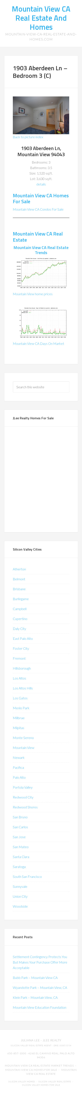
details (41, 184)
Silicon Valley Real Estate (54, 1081)
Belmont (19, 579)
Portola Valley (23, 787)
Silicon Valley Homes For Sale (41, 1085)
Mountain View (23, 748)
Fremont (19, 658)
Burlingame (21, 599)
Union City (20, 896)
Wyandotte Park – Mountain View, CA (40, 987)
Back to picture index (28, 137)
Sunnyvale (20, 886)
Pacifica (18, 767)
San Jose (19, 837)
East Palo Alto (23, 638)
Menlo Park (21, 708)
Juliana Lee (30, 1040)
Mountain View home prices (33, 294)
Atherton (19, 569)
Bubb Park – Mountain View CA (35, 978)
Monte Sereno (23, 738)
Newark (19, 757)
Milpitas (18, 728)
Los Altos (19, 678)
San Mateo (21, 847)
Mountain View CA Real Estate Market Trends (39, 1065)
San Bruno (20, 817)
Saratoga (19, 867)
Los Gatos (20, 698)
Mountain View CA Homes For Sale (41, 198)
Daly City (19, 629)
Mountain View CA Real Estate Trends (41, 250)
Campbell (19, 609)
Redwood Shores (25, 807)
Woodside (20, 906)
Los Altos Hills (23, 688)
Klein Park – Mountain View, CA (35, 997)
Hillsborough (22, 668)
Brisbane (19, 589)
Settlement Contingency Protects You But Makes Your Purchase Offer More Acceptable (40, 962)
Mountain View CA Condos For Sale (38, 209)
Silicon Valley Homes (21, 1081)
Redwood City (23, 797)
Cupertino (20, 619)
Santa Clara (21, 857)
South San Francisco (27, 876)
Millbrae (19, 718)
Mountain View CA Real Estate (38, 237)
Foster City (21, 648)
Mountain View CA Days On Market (38, 343)
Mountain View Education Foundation (39, 1007)
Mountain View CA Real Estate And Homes (41, 18)
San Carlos (20, 827)
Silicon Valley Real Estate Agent (31, 1045)
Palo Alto (19, 777)
